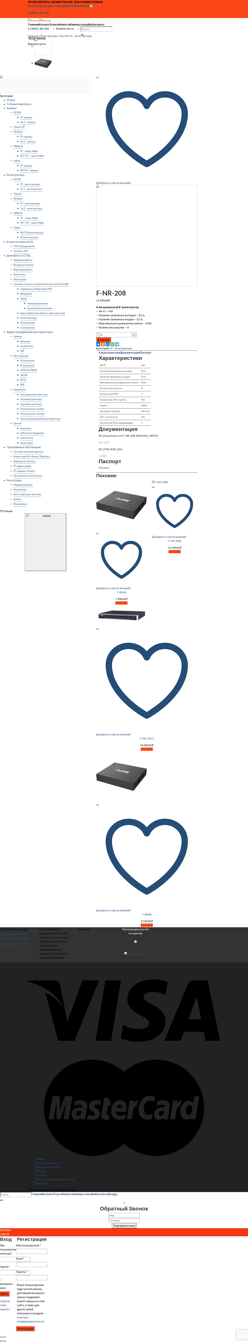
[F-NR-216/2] (43, 46)
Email (20, 1258)
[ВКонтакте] (98, 344)
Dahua (16, 160)
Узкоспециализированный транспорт (40, 418)
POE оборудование (24, 246)
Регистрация (25, 1328)
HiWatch (18, 146)
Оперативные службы (32, 408)
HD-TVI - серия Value (32, 155)
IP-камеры (26, 117)
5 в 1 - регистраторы (31, 188)
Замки (23, 298)
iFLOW (64, 35)
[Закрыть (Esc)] (1, 1336)
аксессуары (26, 442)
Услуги (54, 24)
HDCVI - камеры (29, 170)
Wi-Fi (23, 379)
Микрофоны (20, 503)
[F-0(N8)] (43, 63)
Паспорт (145, 352)
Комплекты (19, 274)
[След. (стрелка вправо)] (4, 1340)
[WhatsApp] (112, 344)
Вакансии (41, 1183)
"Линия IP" (19, 126)
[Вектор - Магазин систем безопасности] (39, 20)
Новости (64, 24)
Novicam (18, 131)
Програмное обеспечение (27, 475)
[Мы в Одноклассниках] (91, 6)
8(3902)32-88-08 (13, 934)
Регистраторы (49, 35)
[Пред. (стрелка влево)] (1, 1340)
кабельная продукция (32, 432)
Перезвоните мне (124, 1225)
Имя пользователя (28, 1245)
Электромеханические (39, 308)
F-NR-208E (174, 540)
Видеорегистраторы (24, 461)
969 (22, 350)
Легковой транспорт (31, 399)
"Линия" (17, 193)
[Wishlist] (97, 77)
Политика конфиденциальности (54, 1179)
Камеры (12, 108)
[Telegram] (117, 344)
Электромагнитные (37, 303)
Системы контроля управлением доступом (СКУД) (40, 284)
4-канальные (27, 360)
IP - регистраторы (81, 35)
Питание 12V (20, 250)
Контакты (97, 24)
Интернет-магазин (46, 1163)
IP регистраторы (29, 237)
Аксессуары (19, 279)
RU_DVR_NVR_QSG (110, 449)
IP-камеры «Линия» (24, 470)
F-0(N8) (146, 914)
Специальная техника (32, 413)
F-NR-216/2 (147, 738)
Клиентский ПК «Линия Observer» (31, 456)
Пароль (21, 1271)
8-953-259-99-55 (13, 944)
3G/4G (23, 375)
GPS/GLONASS (28, 370)
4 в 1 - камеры (28, 122)
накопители (26, 437)
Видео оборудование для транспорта (30, 332)
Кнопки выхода (28, 317)
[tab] (109, 353)
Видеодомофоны (23, 269)
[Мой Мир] (108, 344)
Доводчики (26, 293)
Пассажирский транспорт (34, 394)
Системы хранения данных (28, 451)
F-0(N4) (121, 592)
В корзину (104, 339)
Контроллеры (27, 322)
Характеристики (109, 352)
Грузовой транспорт (31, 404)
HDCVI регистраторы (32, 232)
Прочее (17, 423)
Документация (130, 352)
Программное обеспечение (24, 447)
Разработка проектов (48, 1167)
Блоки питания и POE (20, 241)
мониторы (25, 428)
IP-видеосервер (22, 466)
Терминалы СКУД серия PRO (36, 288)
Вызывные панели (23, 264)
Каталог (44, 24)
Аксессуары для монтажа (27, 494)
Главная (33, 24)
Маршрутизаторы (23, 484)
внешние (25, 341)
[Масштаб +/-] (4, 1336)
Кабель (17, 499)
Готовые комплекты (19, 104)
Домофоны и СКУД (18, 255)
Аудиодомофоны (22, 259)
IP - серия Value (29, 151)
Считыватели (27, 327)
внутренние (26, 345)
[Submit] (1, 1200)
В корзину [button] (121, 603)
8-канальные (27, 365)
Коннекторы (20, 489)
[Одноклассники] (103, 344)
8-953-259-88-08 (13, 939)
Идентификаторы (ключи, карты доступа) (42, 313)
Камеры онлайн (80, 24)
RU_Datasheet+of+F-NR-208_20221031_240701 (128, 435)
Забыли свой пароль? (5, 1305)
